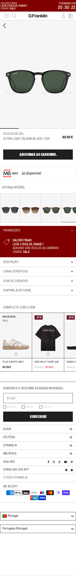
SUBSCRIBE (38, 417)
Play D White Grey (13, 362)
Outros (47, 406)
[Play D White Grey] (16, 335)
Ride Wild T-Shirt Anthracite (51, 362)
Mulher (30, 406)
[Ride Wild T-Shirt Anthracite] (48, 335)
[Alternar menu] (6, 15)
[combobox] (38, 516)
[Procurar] (14, 15)
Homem (11, 406)
